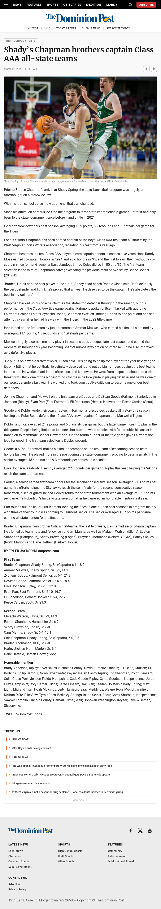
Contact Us (17, 877)
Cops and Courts (18, 861)
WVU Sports (65, 856)
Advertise (14, 884)
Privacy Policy (17, 889)
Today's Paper (66, 28)
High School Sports (21, 41)
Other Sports (66, 861)
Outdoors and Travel (121, 861)
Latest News (18, 844)
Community (115, 850)
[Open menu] (6, 4)
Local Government (19, 866)
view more (79, 800)
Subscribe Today (118, 28)
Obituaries (72, 4)
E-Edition (93, 4)
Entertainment (117, 856)
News (17, 4)
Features (33, 4)
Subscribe (146, 4)
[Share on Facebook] (146, 68)
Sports (52, 4)
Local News (15, 850)
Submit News (91, 28)
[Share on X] (154, 68)
